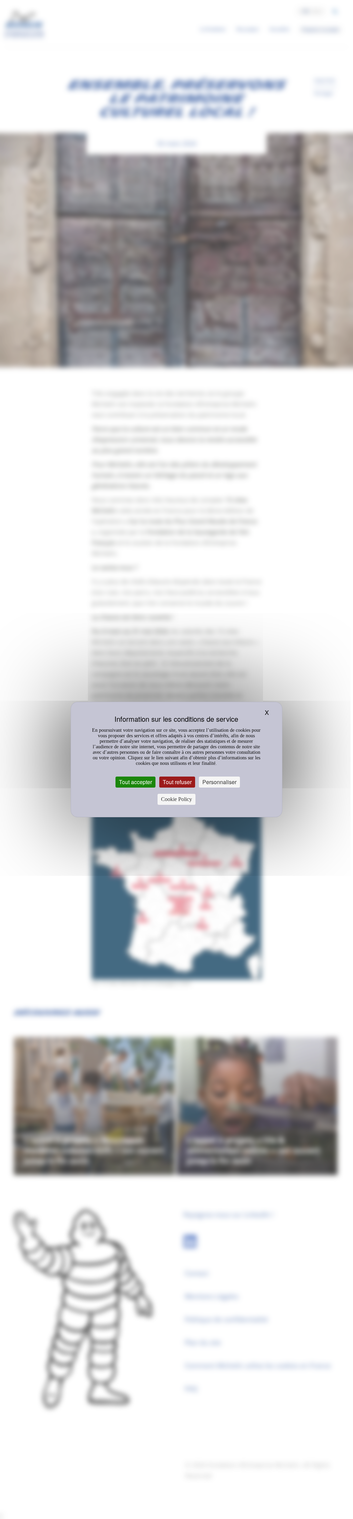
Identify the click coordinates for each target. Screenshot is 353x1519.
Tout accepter (135, 782)
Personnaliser (219, 782)
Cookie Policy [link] (176, 799)
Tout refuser (177, 782)
